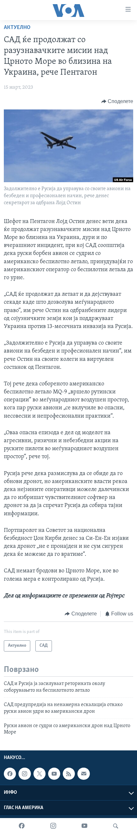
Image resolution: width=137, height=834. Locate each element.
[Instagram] (53, 826)
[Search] (115, 826)
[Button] (117, 101)
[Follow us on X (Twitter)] (39, 774)
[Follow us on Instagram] (24, 774)
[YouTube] (84, 826)
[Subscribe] (83, 774)
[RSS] (69, 774)
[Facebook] (22, 826)
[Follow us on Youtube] (54, 774)
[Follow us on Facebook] (10, 774)
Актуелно (17, 28)
